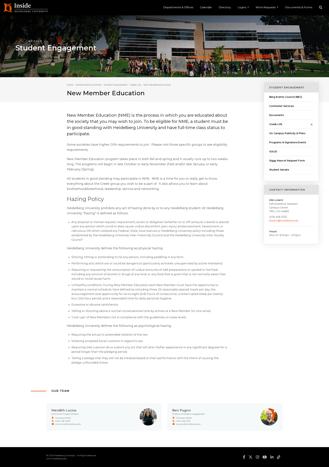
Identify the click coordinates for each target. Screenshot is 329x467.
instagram (257, 457)
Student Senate (279, 169)
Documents (276, 115)
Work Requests (266, 7)
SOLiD (273, 151)
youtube (265, 457)
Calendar (206, 7)
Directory (225, 7)
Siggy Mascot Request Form (287, 160)
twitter (250, 457)
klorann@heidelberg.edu (283, 220)
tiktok (278, 457)
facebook (244, 457)
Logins (242, 7)
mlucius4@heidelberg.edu (68, 424)
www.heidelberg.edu (56, 458)
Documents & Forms (298, 7)
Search (320, 7)
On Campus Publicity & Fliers (287, 133)
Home (70, 85)
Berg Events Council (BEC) (285, 96)
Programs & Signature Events (287, 142)
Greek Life (275, 124)
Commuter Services (281, 106)
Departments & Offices (178, 7)
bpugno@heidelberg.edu (188, 424)
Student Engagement (286, 87)
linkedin (271, 457)
